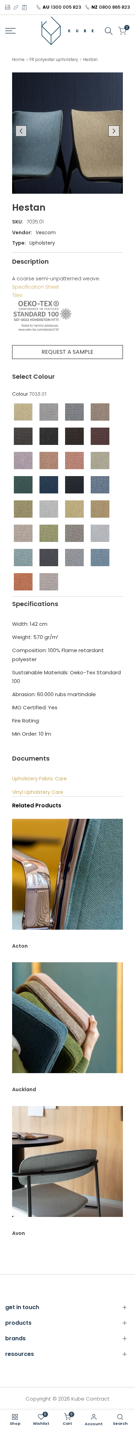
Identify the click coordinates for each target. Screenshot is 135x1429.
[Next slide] (113, 131)
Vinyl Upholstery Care (37, 792)
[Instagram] (7, 7)
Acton (20, 946)
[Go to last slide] (21, 131)
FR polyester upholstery (53, 59)
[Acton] (67, 878)
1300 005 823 (66, 7)
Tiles (17, 295)
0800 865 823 (114, 7)
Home (18, 59)
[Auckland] (67, 1021)
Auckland (24, 1089)
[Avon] (67, 1165)
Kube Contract (90, 1398)
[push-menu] (10, 31)
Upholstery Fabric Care (39, 778)
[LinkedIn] (16, 7)
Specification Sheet (35, 286)
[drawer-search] (108, 31)
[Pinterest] (24, 7)
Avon (18, 1233)
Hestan (90, 59)
